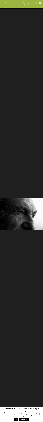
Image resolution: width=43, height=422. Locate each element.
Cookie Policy (24, 419)
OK (16, 419)
